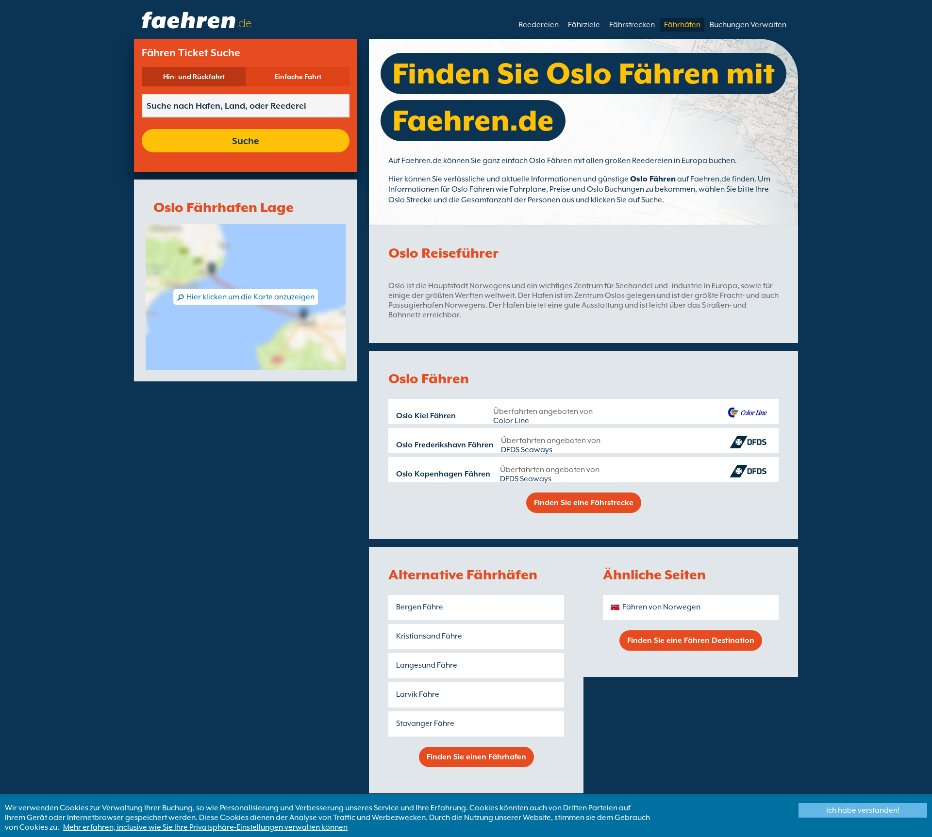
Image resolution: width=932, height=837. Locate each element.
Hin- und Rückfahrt (194, 77)
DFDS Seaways (526, 449)
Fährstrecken (632, 24)
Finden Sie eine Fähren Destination (690, 640)
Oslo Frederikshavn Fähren (445, 445)
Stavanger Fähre (425, 723)
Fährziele (584, 24)
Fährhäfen (682, 24)
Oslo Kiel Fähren (426, 415)
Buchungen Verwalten (748, 24)
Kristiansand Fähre (429, 636)
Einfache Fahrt (297, 77)
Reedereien (538, 24)
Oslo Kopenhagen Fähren (443, 474)
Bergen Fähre (419, 607)
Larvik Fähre (417, 694)
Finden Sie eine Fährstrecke (583, 502)
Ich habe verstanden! (862, 810)
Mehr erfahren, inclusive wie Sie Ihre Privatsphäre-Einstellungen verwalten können (205, 827)
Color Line (511, 420)
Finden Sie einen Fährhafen (476, 757)
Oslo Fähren (653, 179)
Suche (245, 140)
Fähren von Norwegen (661, 607)
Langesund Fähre (426, 665)
